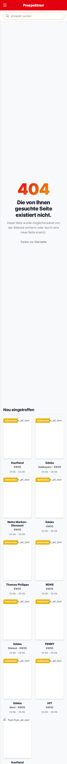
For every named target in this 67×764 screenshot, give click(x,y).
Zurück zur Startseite (33, 241)
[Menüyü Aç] (5, 5)
